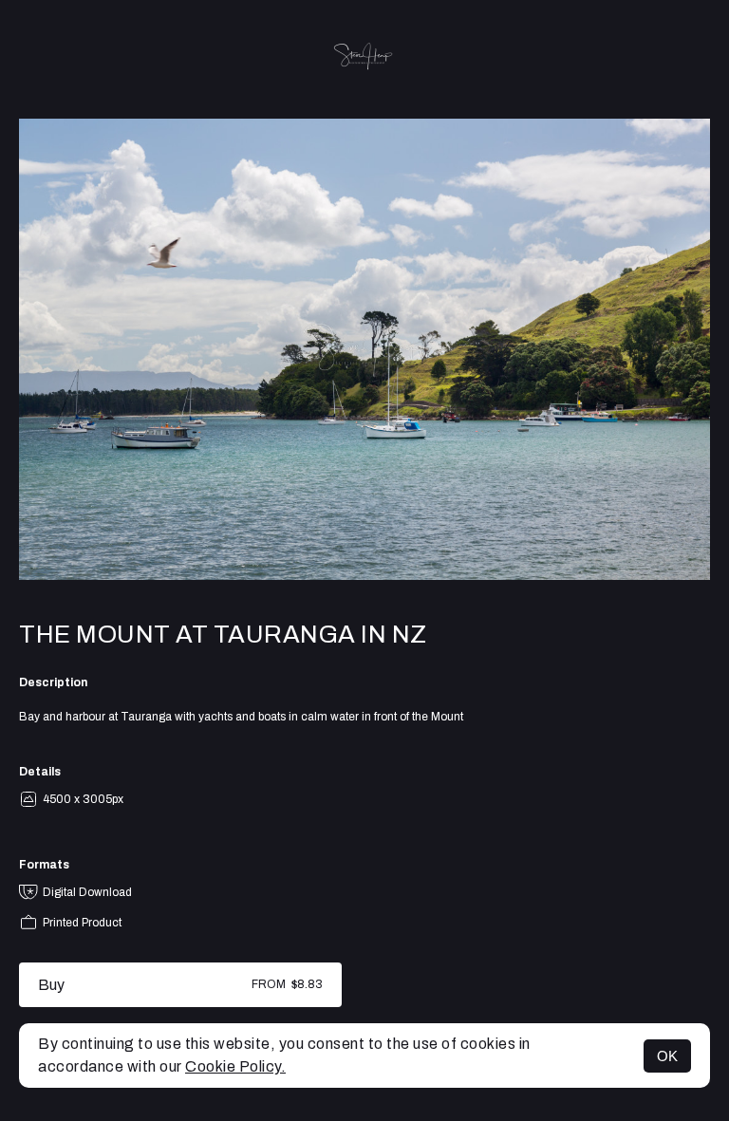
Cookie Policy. (235, 1066)
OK (667, 1056)
